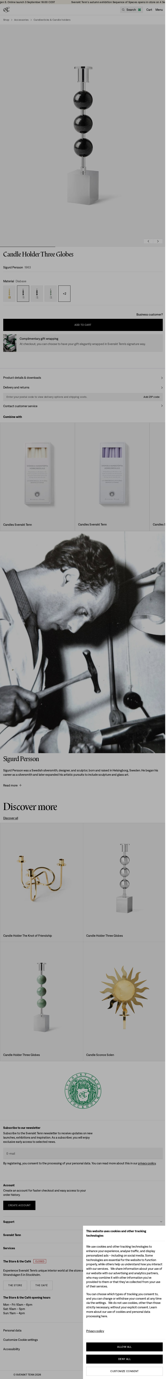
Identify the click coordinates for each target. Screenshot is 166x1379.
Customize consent (124, 1371)
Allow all (124, 1346)
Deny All (124, 1359)
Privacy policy (95, 1331)
